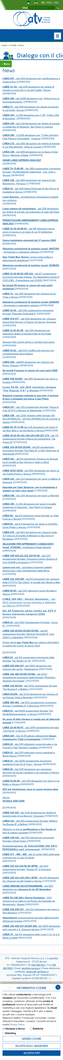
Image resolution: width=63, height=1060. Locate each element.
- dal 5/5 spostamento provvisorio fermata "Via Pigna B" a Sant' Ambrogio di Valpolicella (31, 450)
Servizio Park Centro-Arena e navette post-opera (28, 342)
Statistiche (38, 1028)
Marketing (10, 1033)
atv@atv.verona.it (31, 968)
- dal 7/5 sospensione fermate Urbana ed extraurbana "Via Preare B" (30, 438)
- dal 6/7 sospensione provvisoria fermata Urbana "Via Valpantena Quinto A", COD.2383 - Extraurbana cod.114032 (31, 277)
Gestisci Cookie (31, 1038)
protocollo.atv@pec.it (37, 971)
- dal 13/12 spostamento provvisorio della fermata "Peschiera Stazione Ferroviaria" (29, 677)
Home (4, 45)
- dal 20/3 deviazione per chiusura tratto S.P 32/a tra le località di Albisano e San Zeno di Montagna (30, 535)
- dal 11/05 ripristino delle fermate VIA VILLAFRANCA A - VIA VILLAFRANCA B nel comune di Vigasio (31, 418)
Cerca (25, 8)
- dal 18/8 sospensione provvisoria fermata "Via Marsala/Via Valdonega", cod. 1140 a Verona (31, 172)
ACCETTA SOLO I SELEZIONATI (31, 1045)
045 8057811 (38, 965)
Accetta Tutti (32, 1053)
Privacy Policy (17, 1024)
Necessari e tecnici (15, 1028)
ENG (49, 2)
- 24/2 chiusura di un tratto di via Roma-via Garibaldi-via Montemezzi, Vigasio (29, 901)
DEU (56, 2)
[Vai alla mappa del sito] (36, 2)
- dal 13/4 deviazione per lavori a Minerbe (31, 495)
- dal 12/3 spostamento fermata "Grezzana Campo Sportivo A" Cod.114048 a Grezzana (30, 559)
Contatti (12, 45)
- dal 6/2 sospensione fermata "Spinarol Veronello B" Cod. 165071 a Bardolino (28, 634)
